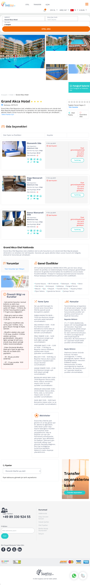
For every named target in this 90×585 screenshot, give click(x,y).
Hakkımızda (43, 513)
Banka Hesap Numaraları (43, 529)
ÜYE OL (52, 10)
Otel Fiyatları (43, 525)
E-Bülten (4, 526)
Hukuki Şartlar (44, 522)
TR (75, 10)
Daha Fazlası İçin (8, 114)
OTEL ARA (46, 29)
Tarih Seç (77, 160)
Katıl (4, 536)
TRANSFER (37, 4)
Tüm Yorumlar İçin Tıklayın (14, 269)
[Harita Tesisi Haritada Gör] (79, 69)
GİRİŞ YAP (63, 10)
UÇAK (48, 4)
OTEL (27, 4)
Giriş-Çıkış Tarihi (52, 17)
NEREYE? (7, 17)
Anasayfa (4, 95)
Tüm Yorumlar (73, 107)
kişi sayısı (7, 22)
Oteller (11, 95)
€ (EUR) (82, 10)
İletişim (41, 534)
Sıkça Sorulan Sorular (43, 518)
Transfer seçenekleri (74, 492)
